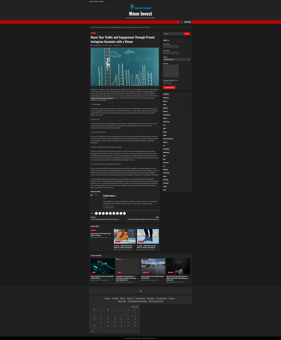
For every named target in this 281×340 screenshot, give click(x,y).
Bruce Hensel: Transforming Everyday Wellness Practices (101, 234)
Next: (143, 218)
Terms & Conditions (161, 298)
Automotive (166, 98)
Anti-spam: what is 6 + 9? (170, 80)
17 (94, 322)
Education (165, 108)
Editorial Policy (122, 301)
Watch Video (187, 22)
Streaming (165, 179)
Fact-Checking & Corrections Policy (137, 301)
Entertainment (166, 115)
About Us (122, 298)
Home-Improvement (168, 139)
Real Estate (166, 162)
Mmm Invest (140, 13)
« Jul (92, 331)
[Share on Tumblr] (117, 213)
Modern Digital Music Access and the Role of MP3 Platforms (102, 277)
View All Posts (109, 207)
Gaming (165, 132)
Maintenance (166, 152)
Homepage (115, 298)
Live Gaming (166, 149)
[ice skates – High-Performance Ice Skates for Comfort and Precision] (125, 236)
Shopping (165, 169)
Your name (166, 44)
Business (93, 33)
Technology (166, 183)
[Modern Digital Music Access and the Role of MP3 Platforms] (103, 266)
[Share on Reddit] (113, 213)
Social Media (166, 173)
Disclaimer (172, 298)
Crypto (164, 104)
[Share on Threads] (120, 213)
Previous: (105, 218)
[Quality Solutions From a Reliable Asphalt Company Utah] (153, 266)
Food (164, 125)
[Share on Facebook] (96, 213)
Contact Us (108, 298)
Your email (166, 50)
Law (164, 145)
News (164, 159)
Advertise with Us (140, 298)
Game (164, 128)
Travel (164, 190)
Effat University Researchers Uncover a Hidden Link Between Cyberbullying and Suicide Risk (177, 278)
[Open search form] (177, 22)
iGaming (165, 142)
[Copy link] (124, 213)
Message (165, 63)
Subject (165, 57)
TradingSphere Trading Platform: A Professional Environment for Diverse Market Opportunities (126, 278)
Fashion (165, 118)
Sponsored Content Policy (156, 301)
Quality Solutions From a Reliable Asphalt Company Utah (152, 277)
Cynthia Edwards (96, 45)
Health (164, 135)
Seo (164, 166)
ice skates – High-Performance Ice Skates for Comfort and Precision (123, 246)
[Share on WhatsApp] (106, 213)
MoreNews (146, 338)
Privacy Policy (150, 298)
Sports (164, 176)
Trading (165, 186)
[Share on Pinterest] (110, 213)
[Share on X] (99, 213)
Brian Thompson (118, 249)
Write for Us (130, 298)
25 (101, 325)
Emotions (165, 111)
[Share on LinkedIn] (103, 213)
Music (164, 156)
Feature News (166, 121)
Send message (169, 87)
